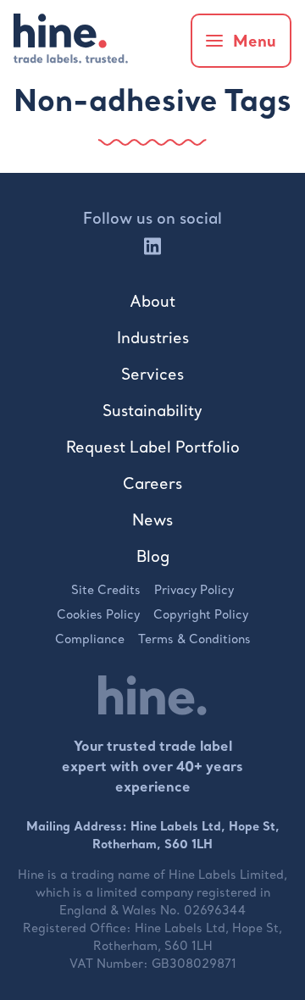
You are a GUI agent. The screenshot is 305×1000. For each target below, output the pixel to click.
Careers (152, 483)
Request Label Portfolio (153, 447)
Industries (153, 337)
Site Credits (106, 589)
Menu (254, 41)
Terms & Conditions (194, 639)
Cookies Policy (98, 614)
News (152, 520)
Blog (152, 556)
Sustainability (152, 410)
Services (152, 374)
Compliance (90, 639)
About (152, 301)
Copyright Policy (200, 614)
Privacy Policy (194, 589)
